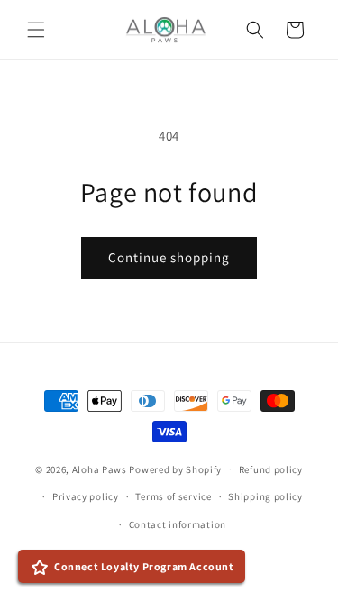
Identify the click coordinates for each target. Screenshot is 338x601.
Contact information (177, 524)
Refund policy (271, 469)
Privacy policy (85, 496)
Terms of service (173, 496)
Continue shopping (169, 257)
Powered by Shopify (175, 468)
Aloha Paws (99, 468)
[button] (36, 30)
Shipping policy (265, 496)
